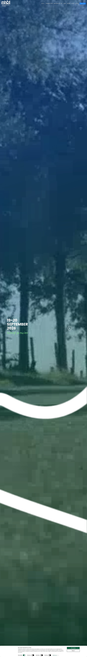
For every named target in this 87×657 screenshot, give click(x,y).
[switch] (33, 655)
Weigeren (73, 650)
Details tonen (55, 655)
